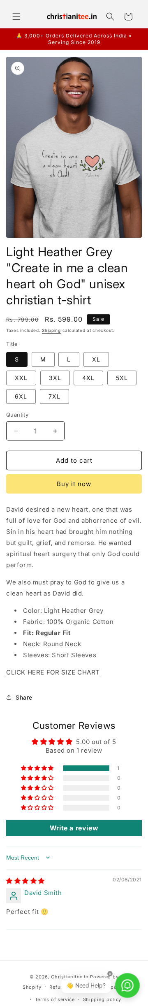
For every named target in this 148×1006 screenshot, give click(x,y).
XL (96, 359)
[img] (25, 881)
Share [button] (24, 697)
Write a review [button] (74, 828)
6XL (21, 396)
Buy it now (74, 484)
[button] (16, 16)
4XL (88, 377)
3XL (55, 377)
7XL (54, 396)
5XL (122, 377)
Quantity (17, 414)
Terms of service (55, 999)
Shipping (51, 330)
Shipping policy (102, 999)
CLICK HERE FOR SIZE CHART (53, 672)
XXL (21, 377)
